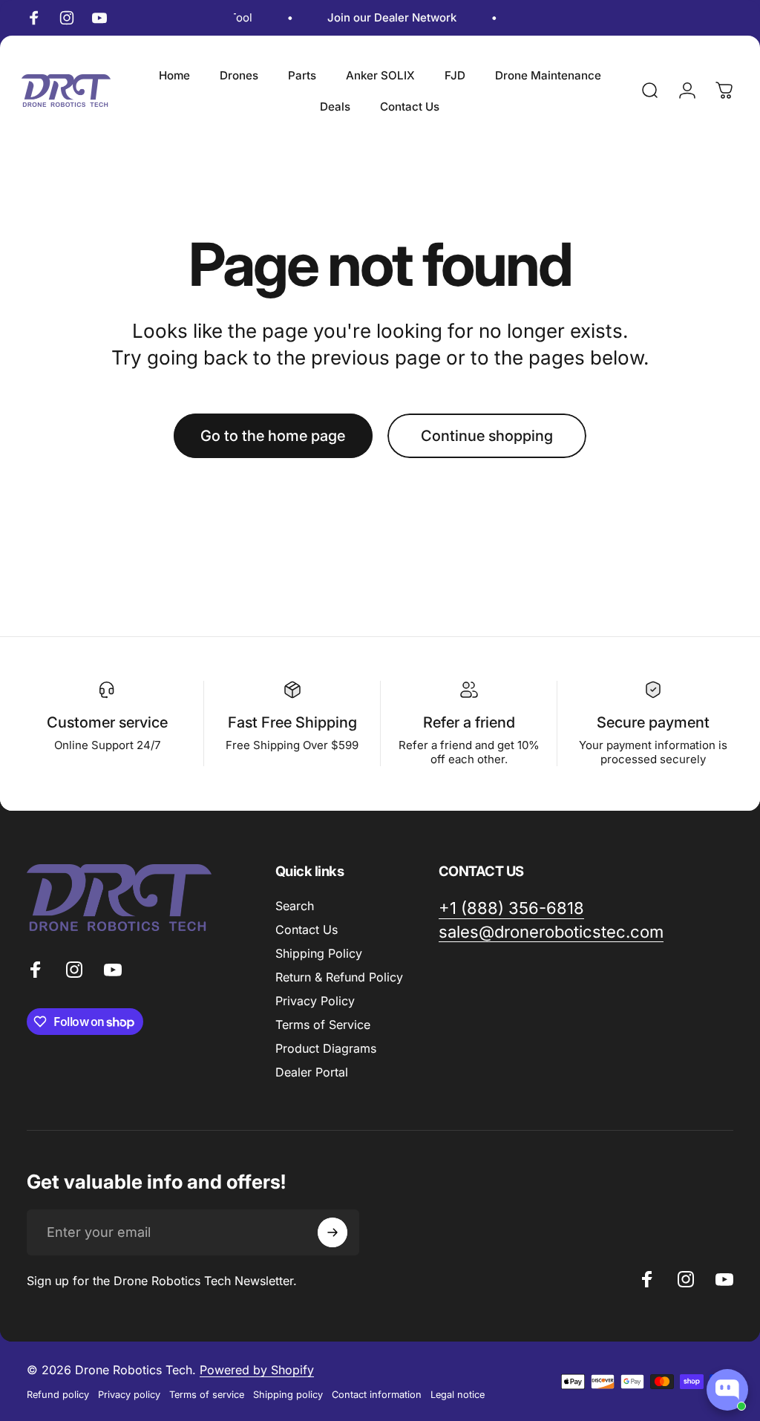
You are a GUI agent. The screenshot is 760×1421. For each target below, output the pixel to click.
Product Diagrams (325, 1048)
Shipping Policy (318, 953)
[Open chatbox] (727, 1390)
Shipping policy (288, 1394)
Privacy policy (129, 1394)
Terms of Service (322, 1024)
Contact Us (306, 929)
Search (294, 905)
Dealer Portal (311, 1072)
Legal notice (457, 1394)
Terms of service (206, 1394)
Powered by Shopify (257, 1369)
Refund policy (58, 1394)
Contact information (377, 1394)
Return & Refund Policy (339, 977)
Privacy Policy (315, 1000)
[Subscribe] (332, 1232)
